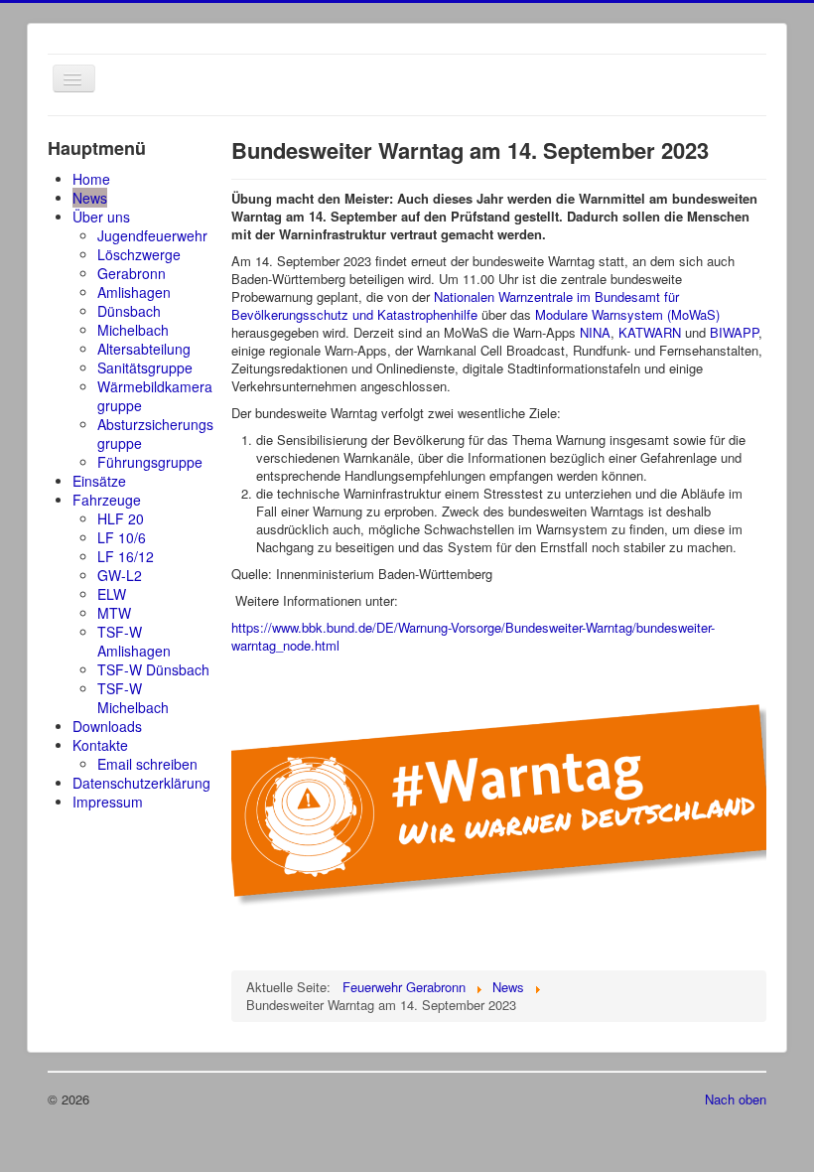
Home (91, 179)
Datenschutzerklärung (141, 783)
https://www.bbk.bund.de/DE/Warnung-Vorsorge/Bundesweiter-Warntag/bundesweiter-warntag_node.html (473, 636)
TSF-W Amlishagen (134, 641)
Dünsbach (129, 311)
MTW (114, 613)
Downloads (107, 726)
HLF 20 (120, 518)
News (89, 198)
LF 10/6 (121, 537)
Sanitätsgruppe (145, 367)
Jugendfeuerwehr (152, 235)
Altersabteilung (144, 349)
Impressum (107, 801)
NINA (595, 332)
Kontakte (100, 745)
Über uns (101, 216)
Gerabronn (131, 273)
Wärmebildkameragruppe (154, 395)
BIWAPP (734, 332)
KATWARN (649, 332)
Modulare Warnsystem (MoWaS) (627, 314)
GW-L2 (119, 575)
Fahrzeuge (106, 500)
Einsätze (99, 481)
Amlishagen (134, 292)
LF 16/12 (125, 556)
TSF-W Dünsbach (153, 669)
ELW (111, 594)
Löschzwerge (139, 254)
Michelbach (133, 330)
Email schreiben (147, 764)
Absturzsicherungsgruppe (155, 433)
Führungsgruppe (150, 462)
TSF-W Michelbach (133, 697)
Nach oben (735, 1099)
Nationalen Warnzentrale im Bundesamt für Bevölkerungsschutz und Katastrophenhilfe (455, 305)
